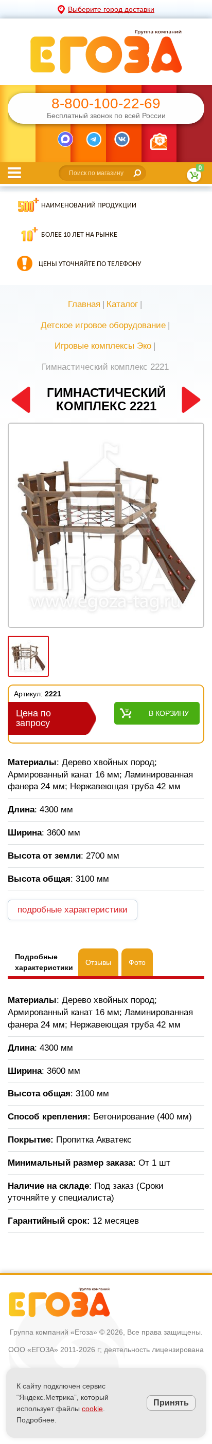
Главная (84, 304)
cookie (92, 1408)
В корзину (169, 713)
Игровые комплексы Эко (103, 346)
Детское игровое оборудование (103, 325)
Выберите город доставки (111, 9)
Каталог (122, 304)
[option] (106, 526)
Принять (171, 1402)
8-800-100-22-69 (106, 103)
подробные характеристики (72, 910)
